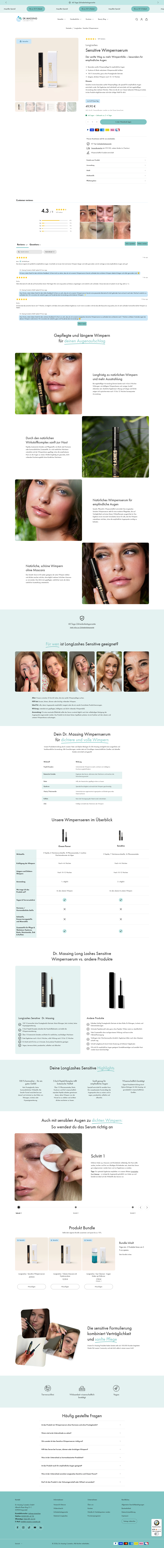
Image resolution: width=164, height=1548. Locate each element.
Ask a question (130, 244)
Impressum (125, 1516)
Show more (82, 324)
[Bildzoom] (46, 69)
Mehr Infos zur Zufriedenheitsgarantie (82, 627)
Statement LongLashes (60, 1516)
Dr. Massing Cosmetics (65, 1544)
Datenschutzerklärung (128, 1512)
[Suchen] (136, 19)
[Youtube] (34, 1527)
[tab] (35, 245)
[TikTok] (29, 1527)
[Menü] (160, 1520)
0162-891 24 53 (29, 1519)
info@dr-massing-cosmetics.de (30, 1522)
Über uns (90, 1505)
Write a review (142, 244)
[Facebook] (17, 1527)
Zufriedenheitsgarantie (104, 144)
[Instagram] (23, 1527)
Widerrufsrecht (58, 1508)
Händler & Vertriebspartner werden (99, 1512)
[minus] (88, 122)
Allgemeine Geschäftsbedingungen (133, 1505)
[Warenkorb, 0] (146, 19)
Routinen (88, 19)
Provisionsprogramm (94, 1516)
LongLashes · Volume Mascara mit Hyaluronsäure (65, 1275)
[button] (123, 122)
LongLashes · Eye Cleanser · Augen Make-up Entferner (98, 1275)
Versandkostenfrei (96, 148)
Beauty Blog (102, 19)
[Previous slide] (6, 2)
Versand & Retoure (60, 1505)
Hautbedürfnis (74, 19)
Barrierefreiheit (126, 1508)
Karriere (90, 1508)
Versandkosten (98, 110)
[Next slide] (158, 2)
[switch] (156, 1534)
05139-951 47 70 (27, 1516)
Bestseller (60, 19)
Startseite (69, 28)
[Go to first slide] (146, 1207)
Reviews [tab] (22, 244)
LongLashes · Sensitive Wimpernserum (31, 1274)
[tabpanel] (82, 289)
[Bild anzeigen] (20, 107)
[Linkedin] (40, 1527)
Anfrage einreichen (34, 1513)
